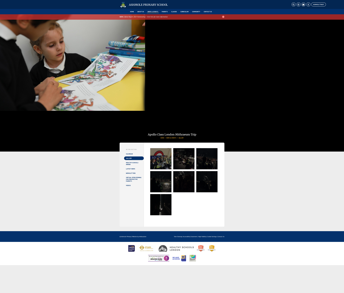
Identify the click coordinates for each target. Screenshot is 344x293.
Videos (128, 185)
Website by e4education (139, 236)
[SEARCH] (294, 4)
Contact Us (221, 236)
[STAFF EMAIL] (303, 4)
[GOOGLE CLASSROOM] (299, 4)
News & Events (171, 138)
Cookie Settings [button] (212, 236)
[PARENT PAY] (308, 4)
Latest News (130, 169)
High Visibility (202, 236)
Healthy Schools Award (132, 163)
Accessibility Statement (190, 236)
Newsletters (131, 173)
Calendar (129, 154)
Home (162, 138)
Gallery (181, 138)
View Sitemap (178, 236)
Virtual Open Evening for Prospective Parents (133, 179)
